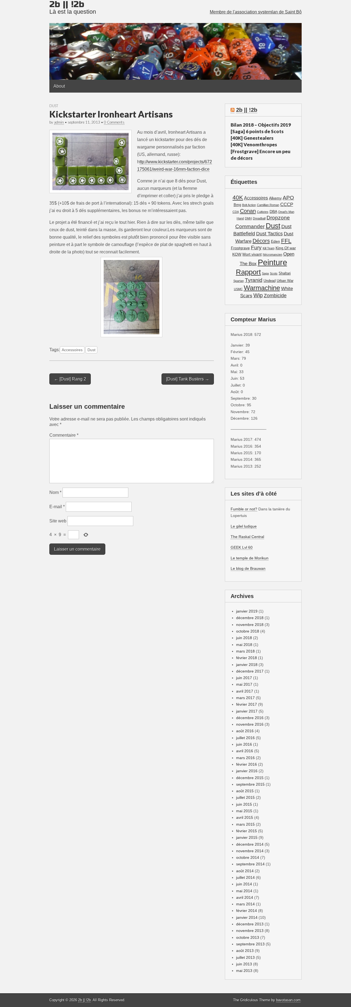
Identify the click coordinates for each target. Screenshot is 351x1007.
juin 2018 (244, 638)
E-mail (57, 506)
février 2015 (246, 831)
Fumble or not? (244, 509)
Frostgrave (240, 248)
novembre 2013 (250, 930)
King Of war (286, 248)
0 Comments (114, 122)
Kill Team (268, 248)
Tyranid (253, 280)
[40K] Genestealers (252, 138)
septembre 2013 (250, 944)
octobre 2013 (247, 937)
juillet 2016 (245, 738)
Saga (265, 273)
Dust (53, 106)
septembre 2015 (250, 784)
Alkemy (275, 198)
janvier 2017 (246, 711)
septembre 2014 (250, 864)
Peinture (272, 262)
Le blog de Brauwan (248, 568)
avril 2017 (244, 691)
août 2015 (245, 791)
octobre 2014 (247, 857)
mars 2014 (245, 904)
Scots (274, 273)
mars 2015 (245, 824)
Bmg (237, 205)
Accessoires (72, 350)
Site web (57, 521)
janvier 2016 (246, 771)
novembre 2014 (250, 851)
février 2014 (246, 910)
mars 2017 (245, 698)
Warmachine (262, 287)
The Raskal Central (247, 536)
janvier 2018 (246, 664)
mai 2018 (244, 644)
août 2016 (245, 731)
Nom (55, 492)
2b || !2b (246, 110)
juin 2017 (244, 678)
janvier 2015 (246, 837)
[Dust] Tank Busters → (187, 379)
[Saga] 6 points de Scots (257, 131)
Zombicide (275, 295)
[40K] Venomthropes (254, 144)
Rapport (248, 272)
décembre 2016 (250, 718)
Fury (256, 247)
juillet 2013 (245, 957)
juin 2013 (244, 964)
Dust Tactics (269, 233)
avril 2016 (244, 751)
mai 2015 (244, 811)
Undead (270, 281)
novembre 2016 (250, 724)
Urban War (285, 281)
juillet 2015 (245, 797)
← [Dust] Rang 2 (70, 379)
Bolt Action (249, 205)
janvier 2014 (246, 917)
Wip (258, 295)
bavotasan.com (288, 1000)
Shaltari (285, 273)
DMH (248, 218)
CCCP (286, 204)
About (59, 86)
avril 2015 (244, 817)
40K (238, 197)
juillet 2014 (245, 877)
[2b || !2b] (175, 40)
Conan (248, 211)
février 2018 (246, 658)
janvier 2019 (246, 611)
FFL (286, 241)
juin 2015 (244, 804)
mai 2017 (244, 684)
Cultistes (262, 211)
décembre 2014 (250, 844)
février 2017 (246, 704)
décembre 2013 (250, 924)
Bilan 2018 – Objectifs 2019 (261, 125)
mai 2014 (244, 891)
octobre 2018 (247, 631)
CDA (236, 211)
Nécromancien (272, 254)
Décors (261, 241)
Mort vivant (252, 254)
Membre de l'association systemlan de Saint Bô (256, 12)
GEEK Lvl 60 (242, 547)
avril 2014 (244, 897)
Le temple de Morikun (249, 558)
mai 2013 (244, 970)
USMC (238, 289)
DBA (273, 211)
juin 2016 (244, 744)
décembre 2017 (250, 671)
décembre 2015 (250, 778)
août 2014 (245, 871)
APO (288, 197)
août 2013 (245, 950)
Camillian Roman (268, 205)
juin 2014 (244, 884)
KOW (236, 254)
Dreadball (259, 218)
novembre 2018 (250, 624)
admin (59, 122)
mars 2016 (245, 758)
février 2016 (246, 764)
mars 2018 (245, 651)
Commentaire (63, 435)
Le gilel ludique (244, 526)
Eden (275, 241)
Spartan (238, 280)
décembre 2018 (250, 618)
